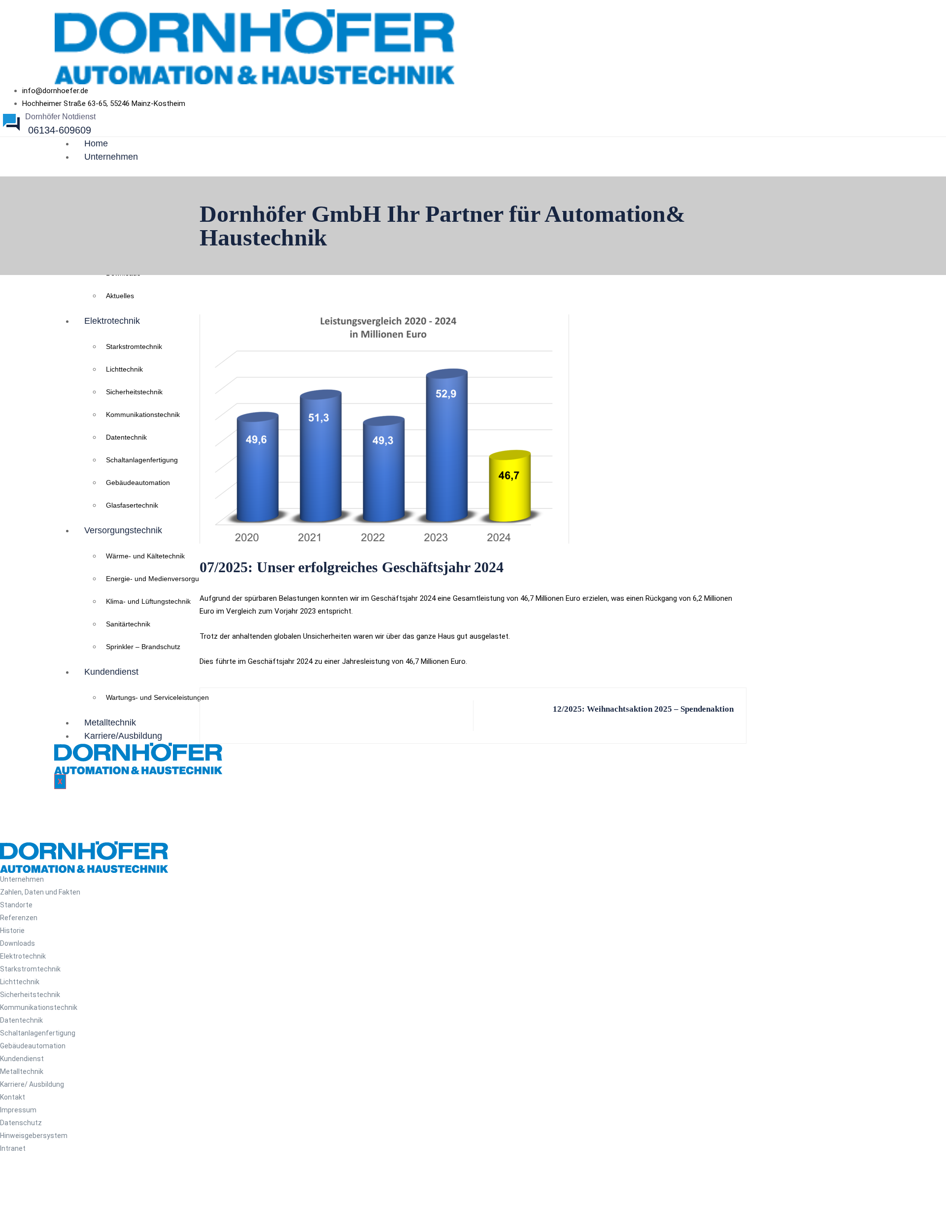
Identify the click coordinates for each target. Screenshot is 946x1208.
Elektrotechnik (112, 321)
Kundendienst (111, 672)
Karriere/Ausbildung (123, 736)
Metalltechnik (110, 722)
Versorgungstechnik (123, 530)
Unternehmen (111, 157)
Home (96, 143)
